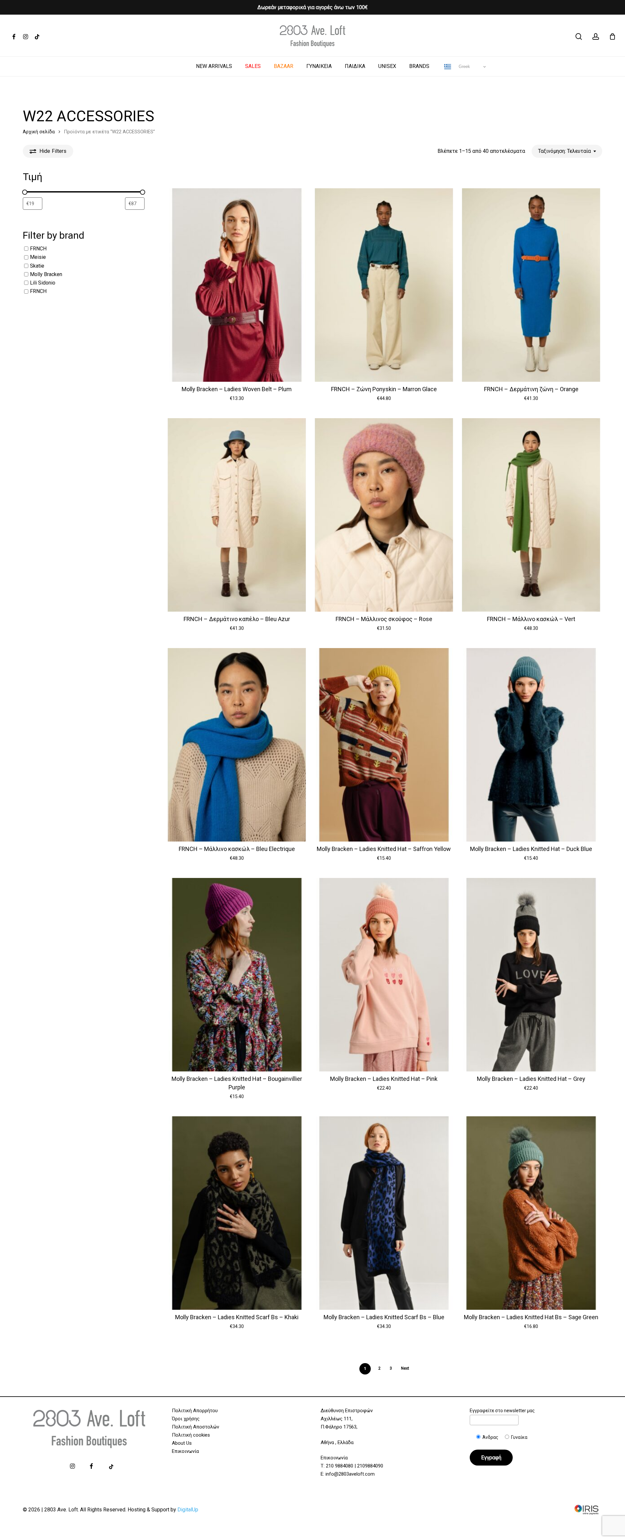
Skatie (37, 266)
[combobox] (567, 151)
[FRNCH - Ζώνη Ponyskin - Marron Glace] (384, 285)
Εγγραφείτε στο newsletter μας (502, 1410)
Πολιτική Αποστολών (195, 1427)
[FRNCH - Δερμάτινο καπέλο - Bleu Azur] (237, 515)
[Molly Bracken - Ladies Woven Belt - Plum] (237, 285)
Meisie (38, 257)
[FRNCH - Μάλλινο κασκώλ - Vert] (531, 515)
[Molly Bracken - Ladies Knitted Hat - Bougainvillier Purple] (237, 974)
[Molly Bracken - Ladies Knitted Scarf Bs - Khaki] (237, 1213)
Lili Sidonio (42, 283)
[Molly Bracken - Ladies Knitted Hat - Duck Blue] (531, 745)
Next (405, 1368)
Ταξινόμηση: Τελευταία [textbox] (564, 151)
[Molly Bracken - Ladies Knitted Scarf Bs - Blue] (384, 1213)
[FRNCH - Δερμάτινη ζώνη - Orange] (531, 285)
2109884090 (370, 1466)
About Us (182, 1443)
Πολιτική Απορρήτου (195, 1411)
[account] (596, 36)
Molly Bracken (46, 274)
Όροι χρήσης (186, 1419)
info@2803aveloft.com (350, 1474)
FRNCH (38, 249)
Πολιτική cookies (191, 1435)
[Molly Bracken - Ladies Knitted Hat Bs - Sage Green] (531, 1213)
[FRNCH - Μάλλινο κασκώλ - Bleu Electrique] (237, 745)
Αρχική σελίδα (39, 132)
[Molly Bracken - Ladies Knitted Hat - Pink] (384, 974)
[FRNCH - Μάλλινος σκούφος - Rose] (384, 515)
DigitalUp (187, 1510)
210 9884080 (339, 1466)
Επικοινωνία (185, 1451)
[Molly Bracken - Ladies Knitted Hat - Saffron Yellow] (384, 745)
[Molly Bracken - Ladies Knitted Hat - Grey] (531, 974)
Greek (463, 66)
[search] (579, 36)
